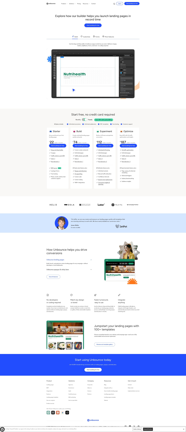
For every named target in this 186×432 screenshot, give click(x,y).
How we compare (50, 400)
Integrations (49, 391)
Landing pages (50, 384)
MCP (47, 387)
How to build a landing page (111, 391)
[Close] (183, 429)
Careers (89, 391)
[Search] (114, 4)
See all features (53, 277)
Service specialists (73, 400)
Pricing (79, 3)
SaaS (70, 391)
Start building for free (132, 3)
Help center (130, 387)
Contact (93, 3)
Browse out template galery (105, 344)
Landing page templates (52, 397)
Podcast (106, 400)
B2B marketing (72, 397)
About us (89, 387)
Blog (105, 384)
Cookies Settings (137, 429)
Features (48, 394)
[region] (93, 429)
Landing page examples (110, 397)
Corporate (89, 384)
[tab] (75, 37)
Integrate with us (108, 387)
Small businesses (72, 394)
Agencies (71, 384)
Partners (89, 394)
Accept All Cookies (148, 429)
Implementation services (134, 391)
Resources (107, 381)
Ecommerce (71, 387)
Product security (50, 403)
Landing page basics (109, 394)
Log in (119, 3)
